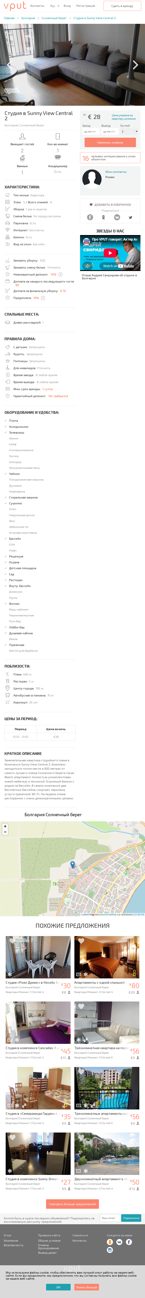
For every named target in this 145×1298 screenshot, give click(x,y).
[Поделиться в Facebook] (90, 219)
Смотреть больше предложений (72, 1204)
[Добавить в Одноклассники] (103, 219)
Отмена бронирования (48, 1247)
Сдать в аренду (122, 6)
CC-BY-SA (139, 914)
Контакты (37, 5)
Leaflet (84, 914)
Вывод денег (47, 1252)
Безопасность (13, 1245)
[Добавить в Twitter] (130, 219)
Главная (9, 18)
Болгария (28, 18)
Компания (11, 1240)
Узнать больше (86, 1287)
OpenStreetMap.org (110, 914)
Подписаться (131, 1218)
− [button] (5, 832)
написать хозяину (110, 142)
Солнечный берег (54, 18)
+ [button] (5, 826)
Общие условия (49, 1240)
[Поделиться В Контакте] (117, 219)
